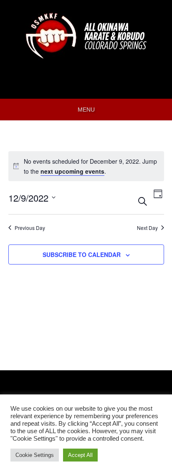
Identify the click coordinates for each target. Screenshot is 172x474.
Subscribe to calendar (82, 254)
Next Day (147, 228)
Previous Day (30, 228)
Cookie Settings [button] (34, 455)
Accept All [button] (80, 455)
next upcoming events (72, 171)
